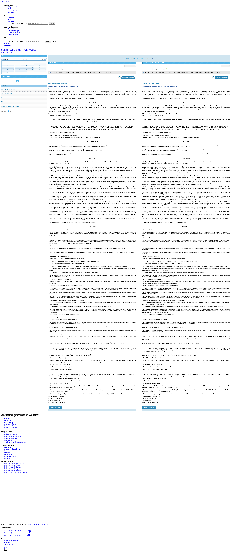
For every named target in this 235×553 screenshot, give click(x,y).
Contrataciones (9, 451)
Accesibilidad (12, 29)
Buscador (11, 19)
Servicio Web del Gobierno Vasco (39, 524)
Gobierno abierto (9, 440)
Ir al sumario (225, 65)
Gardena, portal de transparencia (15, 442)
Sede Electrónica (13, 34)
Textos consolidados (7, 97)
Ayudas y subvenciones (12, 449)
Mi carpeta (7, 45)
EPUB (81, 69)
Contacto (11, 18)
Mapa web (11, 21)
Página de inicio (13, 7)
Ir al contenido (5, 1)
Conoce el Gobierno (11, 435)
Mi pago (7, 452)
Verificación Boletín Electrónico (10, 106)
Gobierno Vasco (13, 10)
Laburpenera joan (130, 65)
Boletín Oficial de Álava (12, 465)
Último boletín (4, 111)
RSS (10, 111)
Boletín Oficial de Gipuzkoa (13, 469)
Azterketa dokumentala (128, 77)
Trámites (11, 12)
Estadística (8, 458)
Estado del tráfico (10, 456)
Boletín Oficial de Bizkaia (12, 467)
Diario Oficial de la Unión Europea (15, 472)
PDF (68, 69)
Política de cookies (14, 32)
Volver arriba (8, 544)
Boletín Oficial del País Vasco (18, 49)
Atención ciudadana (10, 438)
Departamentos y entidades (13, 436)
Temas (10, 9)
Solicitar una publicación (8, 89)
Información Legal (10, 426)
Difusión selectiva (6, 102)
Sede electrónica (6, 52)
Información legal (13, 31)
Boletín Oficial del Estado (12, 470)
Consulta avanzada (6, 93)
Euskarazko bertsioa (11, 540)
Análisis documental (222, 77)
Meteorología (8, 454)
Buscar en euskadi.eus (19, 23)
